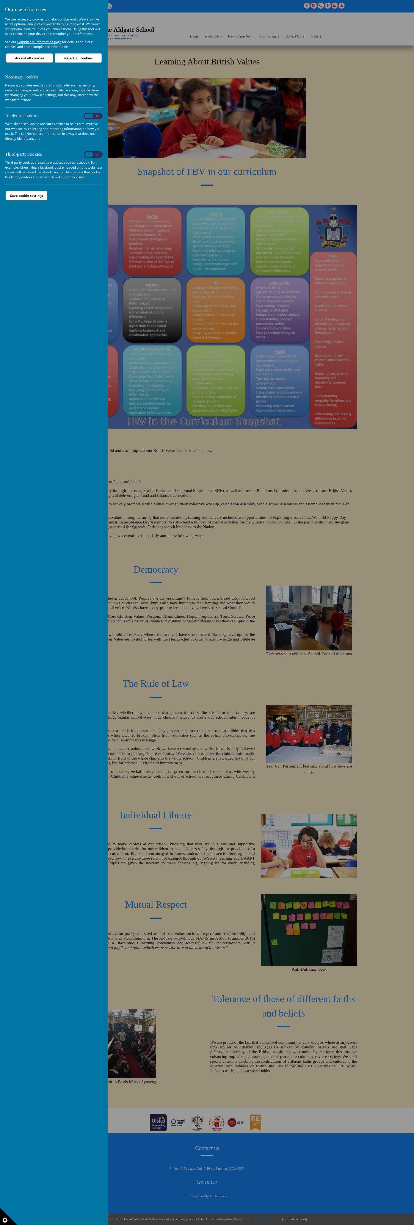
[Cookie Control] (8, 1216)
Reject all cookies (78, 58)
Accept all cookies (29, 58)
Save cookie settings (26, 195)
